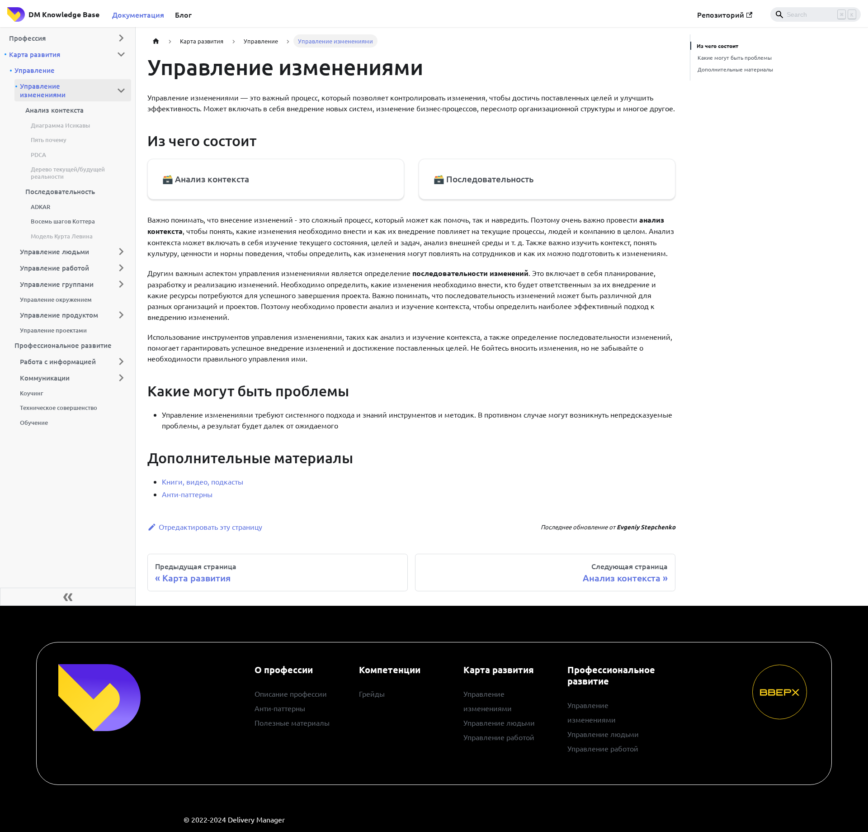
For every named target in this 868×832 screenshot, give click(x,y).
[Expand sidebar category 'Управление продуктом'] (121, 315)
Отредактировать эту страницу (210, 526)
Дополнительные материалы (735, 69)
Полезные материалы (292, 722)
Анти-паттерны (187, 494)
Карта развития (34, 54)
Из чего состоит (717, 45)
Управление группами (57, 283)
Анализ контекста (54, 109)
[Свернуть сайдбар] (68, 597)
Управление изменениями (43, 90)
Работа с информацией (58, 361)
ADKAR (40, 207)
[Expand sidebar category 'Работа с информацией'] (121, 361)
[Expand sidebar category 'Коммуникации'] (121, 378)
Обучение (34, 422)
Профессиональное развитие (63, 345)
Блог (183, 14)
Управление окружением (56, 299)
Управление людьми (54, 251)
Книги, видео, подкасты (202, 481)
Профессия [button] (27, 38)
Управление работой (54, 267)
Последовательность (60, 191)
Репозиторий (720, 14)
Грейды (372, 693)
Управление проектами (53, 330)
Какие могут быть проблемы (735, 57)
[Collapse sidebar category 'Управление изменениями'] (121, 90)
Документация (138, 14)
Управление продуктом (59, 314)
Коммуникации (45, 377)
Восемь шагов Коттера (63, 221)
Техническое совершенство (58, 408)
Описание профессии (291, 693)
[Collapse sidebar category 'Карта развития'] (121, 54)
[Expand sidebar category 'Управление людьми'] (121, 251)
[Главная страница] (156, 41)
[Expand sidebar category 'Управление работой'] (121, 268)
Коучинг (31, 393)
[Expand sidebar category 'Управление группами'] (121, 284)
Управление (34, 70)
